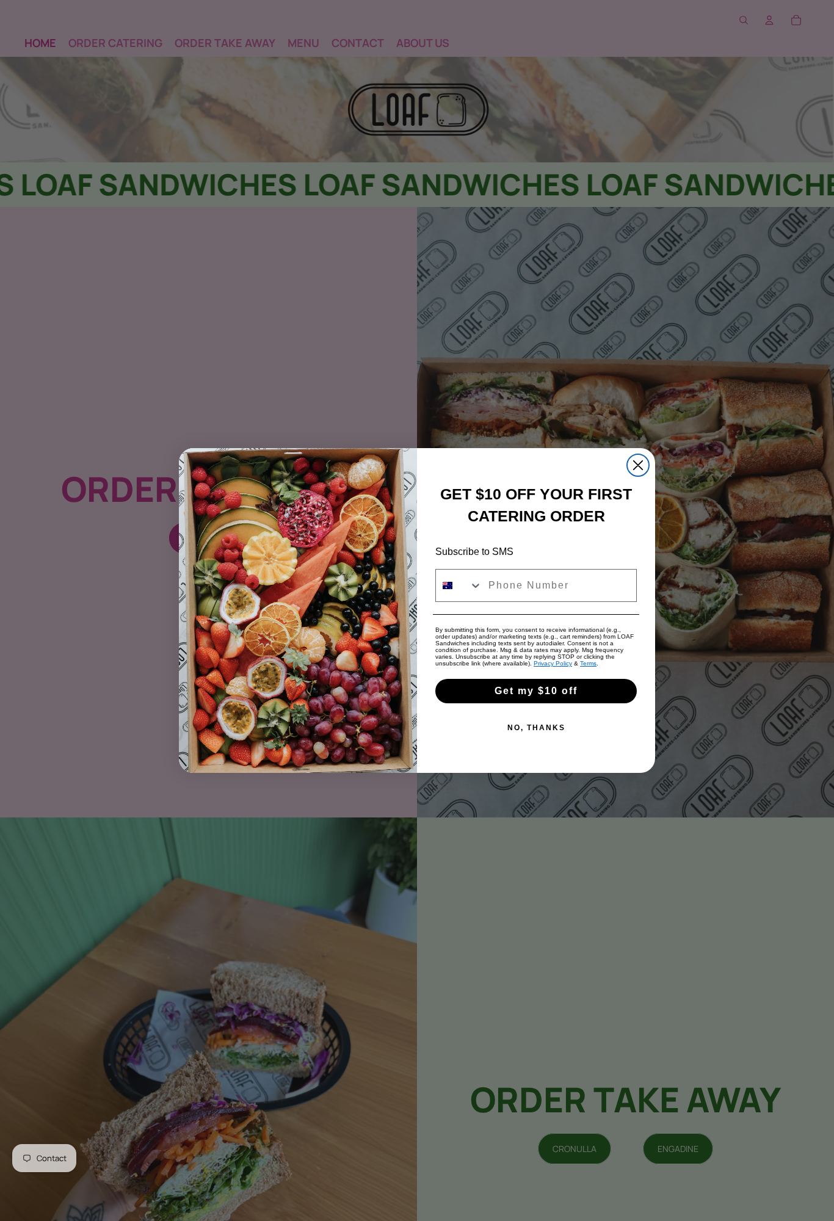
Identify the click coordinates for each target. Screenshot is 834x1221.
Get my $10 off (536, 691)
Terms (588, 663)
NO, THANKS (536, 727)
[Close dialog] (638, 465)
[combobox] (459, 585)
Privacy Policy (553, 663)
